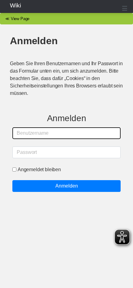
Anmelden (66, 185)
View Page (20, 18)
